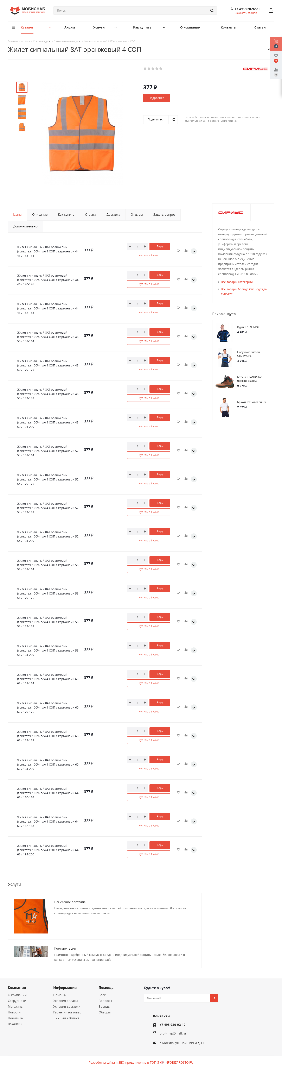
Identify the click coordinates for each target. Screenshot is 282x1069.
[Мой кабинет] (271, 10)
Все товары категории (237, 282)
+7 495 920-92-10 (248, 9)
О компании (17, 995)
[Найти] (212, 10)
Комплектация (65, 948)
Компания (17, 987)
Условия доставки (67, 1006)
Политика (15, 1018)
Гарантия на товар (67, 1012)
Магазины (15, 1006)
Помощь (59, 995)
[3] (153, 68)
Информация (65, 987)
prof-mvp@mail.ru (173, 1033)
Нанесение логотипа (69, 902)
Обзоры (105, 1012)
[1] (145, 68)
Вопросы (105, 1001)
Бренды (104, 1006)
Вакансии (15, 1024)
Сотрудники (17, 1001)
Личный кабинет (66, 1018)
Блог (102, 995)
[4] (157, 68)
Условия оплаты (65, 1001)
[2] (149, 68)
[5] (161, 68)
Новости (14, 1012)
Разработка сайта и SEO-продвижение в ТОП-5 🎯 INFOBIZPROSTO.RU (141, 1062)
